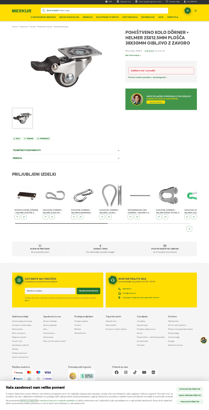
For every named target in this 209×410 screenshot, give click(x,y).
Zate (161, 17)
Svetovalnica (130, 17)
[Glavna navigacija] (196, 11)
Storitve (78, 325)
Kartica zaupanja (50, 325)
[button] (66, 66)
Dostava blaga (174, 337)
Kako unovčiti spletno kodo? (54, 341)
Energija (88, 17)
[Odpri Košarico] (188, 11)
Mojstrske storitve (107, 17)
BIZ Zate (78, 329)
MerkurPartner (80, 333)
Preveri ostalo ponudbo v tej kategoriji (146, 77)
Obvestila (172, 17)
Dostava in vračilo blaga (21, 325)
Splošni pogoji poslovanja (22, 321)
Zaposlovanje (142, 325)
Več (26, 301)
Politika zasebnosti (19, 353)
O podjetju (141, 321)
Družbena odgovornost (146, 329)
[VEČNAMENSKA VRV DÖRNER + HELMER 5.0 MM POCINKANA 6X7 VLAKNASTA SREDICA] (140, 196)
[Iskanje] (44, 11)
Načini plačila (17, 329)
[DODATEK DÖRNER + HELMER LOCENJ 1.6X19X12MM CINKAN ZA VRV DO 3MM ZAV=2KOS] (111, 196)
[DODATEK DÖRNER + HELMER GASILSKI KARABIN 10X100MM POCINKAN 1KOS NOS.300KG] (55, 196)
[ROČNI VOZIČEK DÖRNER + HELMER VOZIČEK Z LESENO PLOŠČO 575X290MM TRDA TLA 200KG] (27, 196)
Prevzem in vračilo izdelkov (116, 329)
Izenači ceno (100, 249)
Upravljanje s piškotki (20, 345)
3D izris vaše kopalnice (177, 325)
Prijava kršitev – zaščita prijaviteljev (151, 337)
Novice (139, 333)
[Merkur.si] (21, 11)
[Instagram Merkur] (125, 373)
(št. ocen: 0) (160, 51)
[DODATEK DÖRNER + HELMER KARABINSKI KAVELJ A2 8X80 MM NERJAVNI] (83, 196)
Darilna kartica (49, 333)
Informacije (148, 17)
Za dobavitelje (142, 341)
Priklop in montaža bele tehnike (180, 329)
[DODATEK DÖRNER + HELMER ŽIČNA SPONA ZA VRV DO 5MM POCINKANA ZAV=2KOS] (168, 196)
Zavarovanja (48, 337)
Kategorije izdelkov (44, 17)
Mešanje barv (173, 321)
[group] (22, 118)
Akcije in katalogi (69, 17)
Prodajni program (81, 321)
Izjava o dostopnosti (20, 357)
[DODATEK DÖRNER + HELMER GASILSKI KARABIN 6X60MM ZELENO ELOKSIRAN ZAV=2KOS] (196, 196)
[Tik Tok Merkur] (135, 373)
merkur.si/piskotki (28, 401)
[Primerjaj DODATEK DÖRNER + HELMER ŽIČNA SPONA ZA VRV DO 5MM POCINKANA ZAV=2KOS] (165, 216)
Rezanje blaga (173, 333)
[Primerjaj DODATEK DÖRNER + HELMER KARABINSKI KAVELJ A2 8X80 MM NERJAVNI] (80, 216)
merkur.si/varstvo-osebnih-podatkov (58, 401)
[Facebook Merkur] (116, 373)
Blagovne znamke (19, 337)
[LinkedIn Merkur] (153, 373)
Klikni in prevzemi (40, 249)
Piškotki (15, 349)
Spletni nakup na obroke (165, 249)
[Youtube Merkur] (144, 373)
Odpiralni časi (111, 321)
